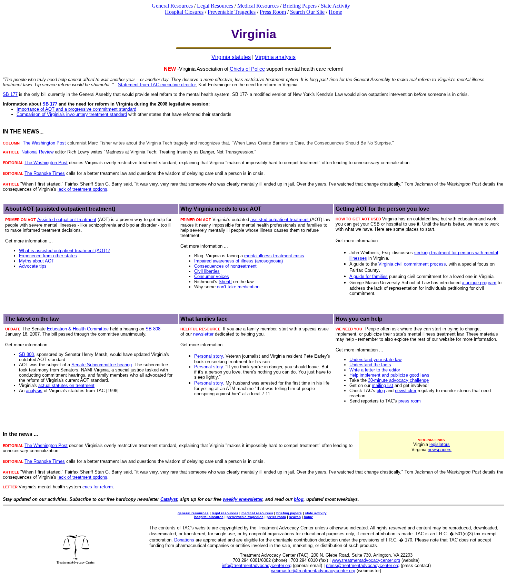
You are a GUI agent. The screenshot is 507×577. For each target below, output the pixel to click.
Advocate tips (33, 266)
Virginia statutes (231, 57)
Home (335, 12)
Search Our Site (307, 12)
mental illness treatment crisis (274, 255)
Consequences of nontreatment (225, 266)
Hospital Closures (184, 12)
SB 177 (10, 94)
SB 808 (153, 328)
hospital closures (208, 517)
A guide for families (368, 276)
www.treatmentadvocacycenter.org (366, 560)
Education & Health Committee (78, 328)
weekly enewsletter (242, 499)
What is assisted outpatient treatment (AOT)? (64, 250)
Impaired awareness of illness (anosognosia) (238, 260)
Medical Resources (258, 6)
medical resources (257, 513)
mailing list (382, 385)
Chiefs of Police (247, 69)
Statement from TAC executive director (157, 84)
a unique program (479, 282)
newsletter (203, 334)
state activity (316, 513)
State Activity (335, 6)
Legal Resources (215, 6)
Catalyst (168, 499)
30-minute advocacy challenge (398, 380)
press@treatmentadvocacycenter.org (362, 565)
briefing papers (289, 513)
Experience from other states (48, 255)
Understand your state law (375, 359)
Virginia (385, 264)
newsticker (405, 390)
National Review (37, 152)
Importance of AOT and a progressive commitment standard (76, 109)
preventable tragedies (245, 517)
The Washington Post (44, 143)
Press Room (273, 12)
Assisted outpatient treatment (66, 219)
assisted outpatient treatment (280, 219)
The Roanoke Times (44, 173)
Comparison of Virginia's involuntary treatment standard (72, 114)
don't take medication (238, 286)
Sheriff (225, 281)
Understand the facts (370, 364)
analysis (34, 390)
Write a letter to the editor (374, 369)
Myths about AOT (36, 260)
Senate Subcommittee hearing (101, 364)
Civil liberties (207, 271)
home (308, 517)
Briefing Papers (300, 6)
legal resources (225, 513)
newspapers (439, 449)
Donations (184, 540)
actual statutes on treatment (66, 385)
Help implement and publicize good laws (389, 375)
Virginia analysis (275, 57)
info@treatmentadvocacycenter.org (256, 565)
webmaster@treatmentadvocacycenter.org (313, 570)
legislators (439, 444)
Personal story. (209, 356)
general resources (193, 513)
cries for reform (97, 486)
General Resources (172, 6)
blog (381, 390)
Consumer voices (211, 276)
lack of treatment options (82, 189)
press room (409, 401)
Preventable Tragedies (232, 12)
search (295, 517)
